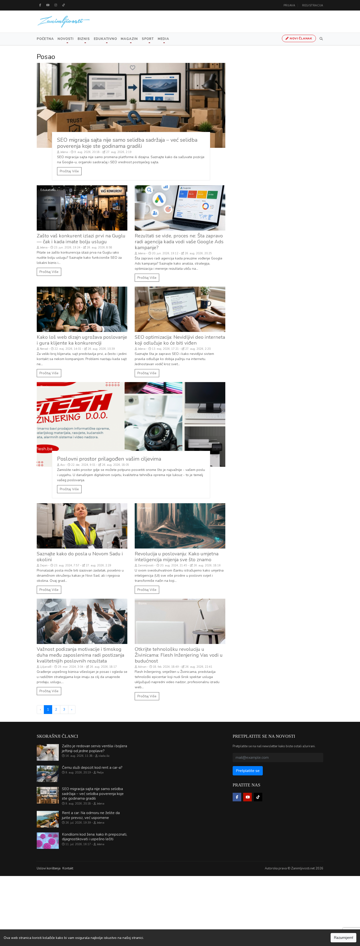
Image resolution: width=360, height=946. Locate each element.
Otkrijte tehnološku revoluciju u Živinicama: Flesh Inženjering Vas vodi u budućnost (179, 655)
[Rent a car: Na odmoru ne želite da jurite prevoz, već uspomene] (48, 819)
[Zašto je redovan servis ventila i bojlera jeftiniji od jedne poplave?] (48, 752)
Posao (44, 508)
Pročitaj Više (69, 171)
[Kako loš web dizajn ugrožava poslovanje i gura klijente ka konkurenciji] (82, 309)
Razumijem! (343, 937)
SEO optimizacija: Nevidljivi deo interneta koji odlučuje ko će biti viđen (180, 340)
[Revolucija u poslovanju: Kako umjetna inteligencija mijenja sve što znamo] (180, 526)
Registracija (312, 5)
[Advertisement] (147, 910)
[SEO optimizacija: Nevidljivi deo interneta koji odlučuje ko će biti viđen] (180, 309)
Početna (45, 39)
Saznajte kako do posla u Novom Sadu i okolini (80, 556)
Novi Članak (300, 38)
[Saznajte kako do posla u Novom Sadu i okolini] (82, 526)
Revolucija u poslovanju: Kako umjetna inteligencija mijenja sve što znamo (176, 556)
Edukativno (48, 68)
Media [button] (163, 39)
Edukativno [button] (105, 39)
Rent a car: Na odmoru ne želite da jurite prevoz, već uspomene (91, 815)
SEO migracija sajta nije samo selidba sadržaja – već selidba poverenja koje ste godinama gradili (127, 143)
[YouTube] (48, 5)
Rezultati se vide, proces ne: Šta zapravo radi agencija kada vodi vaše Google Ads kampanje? (179, 242)
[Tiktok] (63, 5)
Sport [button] (148, 39)
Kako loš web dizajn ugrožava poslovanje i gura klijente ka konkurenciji (82, 340)
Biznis (142, 190)
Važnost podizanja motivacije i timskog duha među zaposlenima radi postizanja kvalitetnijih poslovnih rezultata (80, 655)
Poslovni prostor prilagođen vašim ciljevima (109, 459)
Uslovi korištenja (48, 868)
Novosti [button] (65, 39)
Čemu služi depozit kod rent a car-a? (92, 767)
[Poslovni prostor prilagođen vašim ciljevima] (131, 424)
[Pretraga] (320, 39)
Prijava (289, 5)
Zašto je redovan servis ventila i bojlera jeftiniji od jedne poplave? (94, 748)
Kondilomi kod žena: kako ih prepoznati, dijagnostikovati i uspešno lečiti (94, 837)
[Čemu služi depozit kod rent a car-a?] (48, 774)
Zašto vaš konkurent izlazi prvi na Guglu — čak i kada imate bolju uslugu (81, 239)
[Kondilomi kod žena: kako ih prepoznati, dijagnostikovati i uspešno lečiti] (48, 840)
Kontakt (67, 868)
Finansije (144, 508)
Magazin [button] (129, 39)
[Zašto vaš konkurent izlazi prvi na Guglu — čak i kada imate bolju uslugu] (82, 208)
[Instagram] (55, 5)
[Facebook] (40, 5)
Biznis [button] (84, 39)
